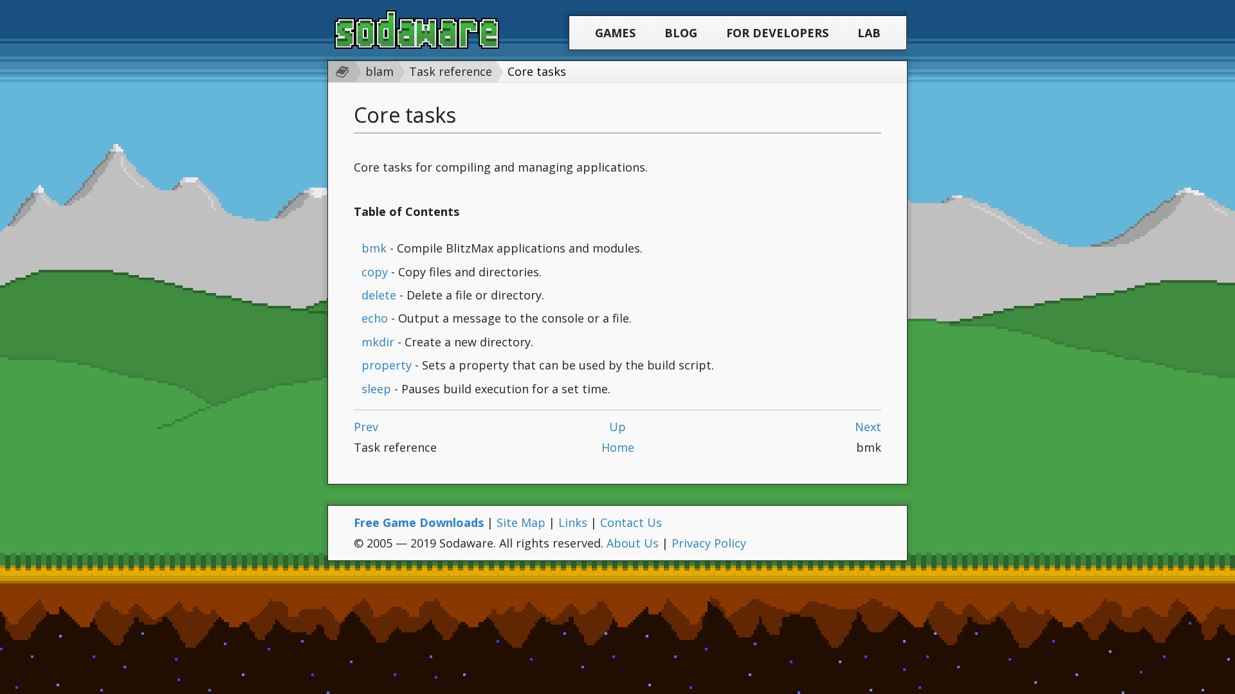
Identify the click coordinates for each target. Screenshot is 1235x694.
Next (868, 426)
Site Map (521, 522)
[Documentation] (339, 71)
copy (374, 272)
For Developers (777, 32)
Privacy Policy (709, 543)
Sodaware (416, 29)
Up (617, 426)
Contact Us (631, 522)
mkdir (377, 342)
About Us (633, 543)
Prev (366, 426)
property (386, 365)
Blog (680, 32)
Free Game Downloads (419, 522)
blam (379, 71)
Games (615, 32)
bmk (374, 248)
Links (572, 522)
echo (374, 318)
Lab (869, 32)
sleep (376, 388)
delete (378, 295)
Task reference (450, 71)
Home (617, 447)
